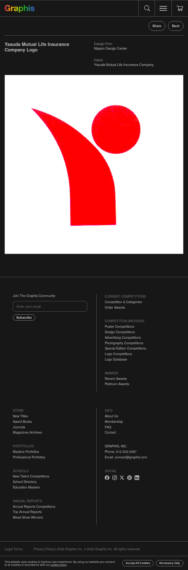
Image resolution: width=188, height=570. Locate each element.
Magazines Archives (27, 432)
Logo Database (116, 359)
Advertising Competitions (123, 337)
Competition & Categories (123, 301)
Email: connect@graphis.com (126, 457)
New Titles (20, 416)
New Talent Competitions (31, 476)
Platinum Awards (117, 383)
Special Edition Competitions (125, 348)
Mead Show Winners (28, 517)
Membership (114, 421)
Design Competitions (120, 332)
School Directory (25, 481)
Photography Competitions (124, 343)
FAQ (108, 427)
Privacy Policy (44, 549)
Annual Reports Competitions (34, 506)
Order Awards (115, 307)
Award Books (22, 421)
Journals (19, 427)
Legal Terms (14, 549)
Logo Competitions (118, 353)
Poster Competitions (119, 326)
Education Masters (26, 487)
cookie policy (58, 565)
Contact (110, 432)
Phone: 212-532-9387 (121, 451)
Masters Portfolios (26, 451)
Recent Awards (116, 378)
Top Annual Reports (27, 511)
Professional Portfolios (29, 457)
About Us (111, 416)
